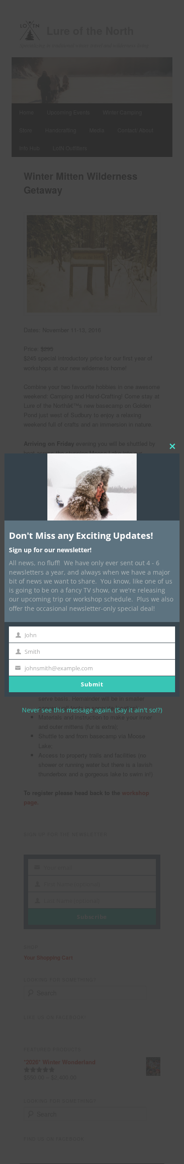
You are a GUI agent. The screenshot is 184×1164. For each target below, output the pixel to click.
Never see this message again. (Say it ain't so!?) (92, 710)
